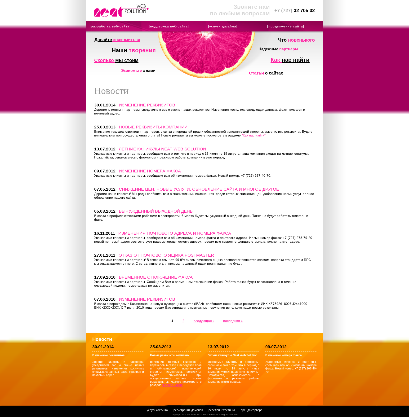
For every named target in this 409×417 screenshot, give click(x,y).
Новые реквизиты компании (153, 127)
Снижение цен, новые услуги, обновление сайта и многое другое (199, 189)
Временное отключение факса (156, 277)
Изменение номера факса (150, 171)
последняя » (233, 321)
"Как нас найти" (254, 135)
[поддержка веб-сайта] (169, 26)
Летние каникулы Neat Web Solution (162, 149)
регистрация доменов (188, 410)
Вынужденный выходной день (156, 211)
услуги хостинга (157, 410)
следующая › (204, 321)
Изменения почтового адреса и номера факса (174, 233)
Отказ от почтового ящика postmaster (166, 255)
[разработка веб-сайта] (110, 26)
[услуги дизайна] (222, 26)
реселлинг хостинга (222, 410)
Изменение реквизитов (147, 105)
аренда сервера (251, 410)
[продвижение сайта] (285, 26)
